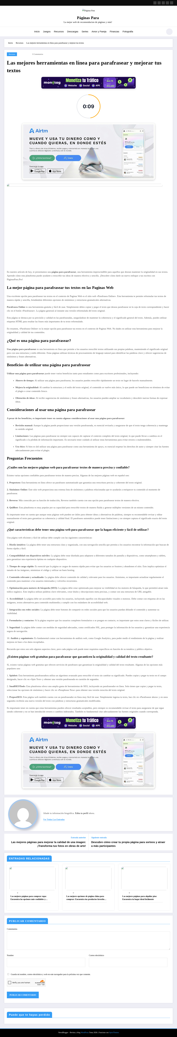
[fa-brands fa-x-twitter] (159, 2)
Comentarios (12, 929)
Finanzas (114, 31)
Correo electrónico (96, 955)
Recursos (59, 31)
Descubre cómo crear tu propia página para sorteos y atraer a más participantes (128, 844)
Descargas (72, 31)
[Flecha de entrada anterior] (8, 842)
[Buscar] (161, 32)
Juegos (47, 31)
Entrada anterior (78, 837)
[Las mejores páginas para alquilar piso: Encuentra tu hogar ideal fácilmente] (144, 878)
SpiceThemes (114, 1032)
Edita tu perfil (81, 813)
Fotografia (128, 31)
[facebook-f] (155, 2)
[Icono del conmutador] (6, 32)
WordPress (85, 1032)
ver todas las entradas (54, 819)
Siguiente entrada (99, 837)
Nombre (10, 955)
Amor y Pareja (99, 31)
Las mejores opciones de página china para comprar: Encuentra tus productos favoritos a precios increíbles (86, 898)
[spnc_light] (169, 31)
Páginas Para (88, 18)
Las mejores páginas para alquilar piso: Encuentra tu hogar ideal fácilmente (139, 897)
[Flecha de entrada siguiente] (169, 842)
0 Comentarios (37, 54)
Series (85, 31)
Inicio (37, 31)
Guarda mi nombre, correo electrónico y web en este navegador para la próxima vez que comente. (51, 974)
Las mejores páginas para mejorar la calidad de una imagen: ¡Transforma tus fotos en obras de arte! (48, 844)
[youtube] (171, 2)
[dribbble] (163, 2)
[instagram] (167, 2)
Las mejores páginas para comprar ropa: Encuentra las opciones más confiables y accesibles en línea (28, 898)
